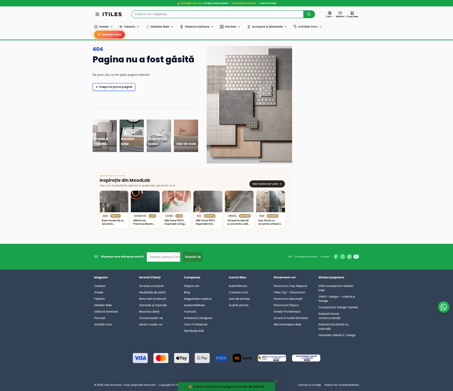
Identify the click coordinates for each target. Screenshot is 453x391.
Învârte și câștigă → (226, 252)
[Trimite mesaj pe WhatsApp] (443, 307)
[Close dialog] (259, 136)
